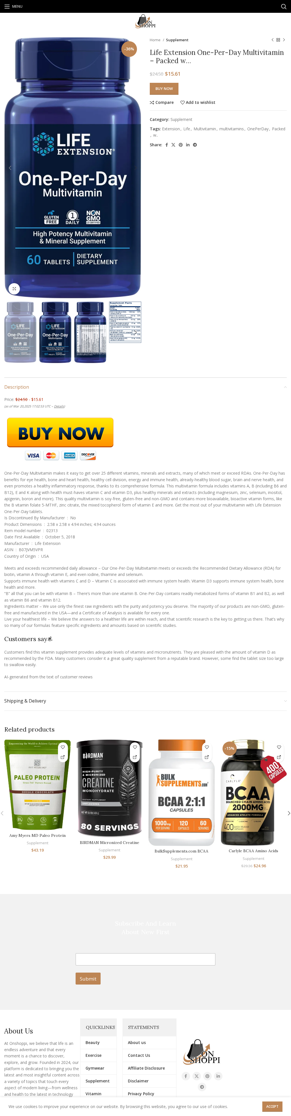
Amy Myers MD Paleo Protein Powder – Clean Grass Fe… (37, 838)
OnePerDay (258, 128)
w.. (155, 135)
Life (186, 128)
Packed (278, 128)
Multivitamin (205, 128)
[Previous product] (272, 40)
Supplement (177, 39)
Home (155, 39)
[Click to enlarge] (14, 289)
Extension (171, 128)
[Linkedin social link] (187, 145)
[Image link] (202, 1051)
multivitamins (231, 128)
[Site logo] (145, 21)
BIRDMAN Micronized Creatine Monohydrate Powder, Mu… (109, 845)
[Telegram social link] (195, 145)
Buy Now (164, 88)
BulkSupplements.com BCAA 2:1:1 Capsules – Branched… (181, 854)
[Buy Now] (63, 757)
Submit (88, 978)
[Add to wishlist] (63, 747)
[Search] (284, 6)
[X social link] (173, 145)
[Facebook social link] (167, 145)
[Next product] (284, 40)
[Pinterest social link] (180, 145)
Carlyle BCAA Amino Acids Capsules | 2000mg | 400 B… (253, 853)
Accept (272, 1106)
